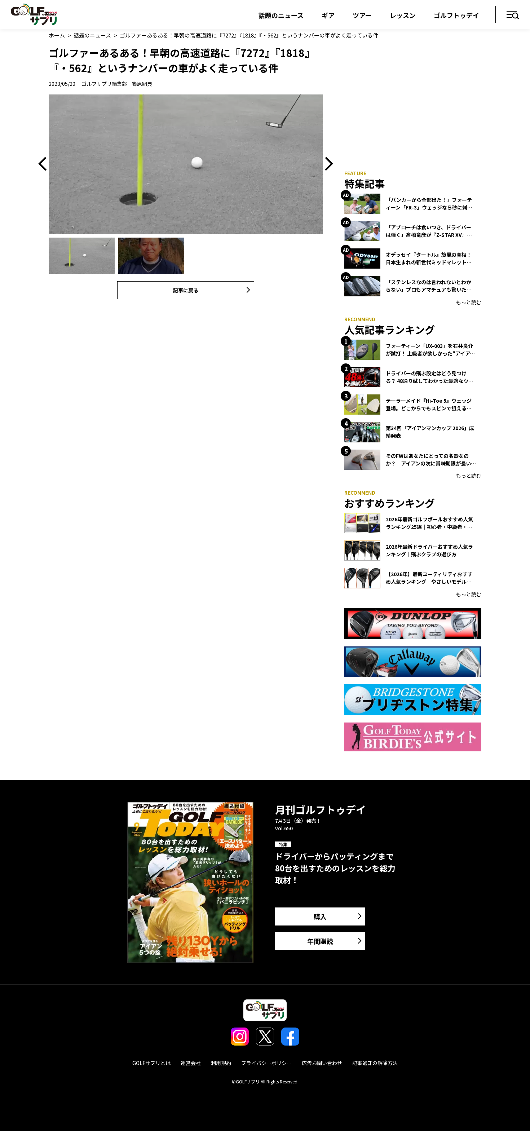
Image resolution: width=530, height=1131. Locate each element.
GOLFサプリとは (151, 1062)
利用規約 (221, 1062)
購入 (320, 916)
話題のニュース (281, 15)
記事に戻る (185, 290)
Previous (45, 164)
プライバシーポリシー (266, 1062)
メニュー (513, 15)
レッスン (403, 15)
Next (326, 164)
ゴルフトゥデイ (456, 15)
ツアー (362, 15)
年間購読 (320, 941)
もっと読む (468, 302)
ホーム (57, 35)
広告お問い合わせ (322, 1062)
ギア (328, 15)
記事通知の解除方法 (375, 1062)
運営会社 (191, 1062)
